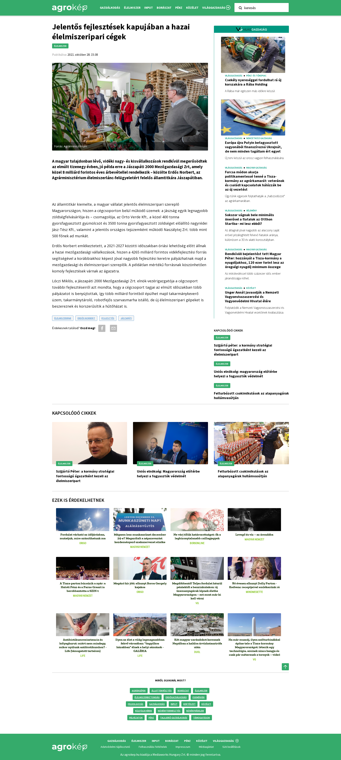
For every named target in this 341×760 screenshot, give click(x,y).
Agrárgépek (139, 690)
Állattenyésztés (162, 690)
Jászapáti (126, 318)
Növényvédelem (195, 710)
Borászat (164, 7)
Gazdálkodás (157, 704)
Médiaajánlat (206, 747)
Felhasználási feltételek (153, 747)
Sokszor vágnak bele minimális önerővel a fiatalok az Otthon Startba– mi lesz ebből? (249, 219)
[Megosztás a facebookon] (101, 328)
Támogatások (201, 717)
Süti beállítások (231, 747)
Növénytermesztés (169, 710)
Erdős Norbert (86, 318)
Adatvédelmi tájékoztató (115, 747)
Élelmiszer (201, 690)
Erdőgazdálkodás (176, 697)
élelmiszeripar (62, 318)
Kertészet (189, 704)
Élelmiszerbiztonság (147, 697)
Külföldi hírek (143, 710)
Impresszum (183, 747)
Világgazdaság (213, 7)
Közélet (206, 704)
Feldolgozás (135, 704)
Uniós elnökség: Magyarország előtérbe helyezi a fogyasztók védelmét (245, 373)
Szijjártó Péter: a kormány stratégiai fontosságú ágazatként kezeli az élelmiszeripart (243, 350)
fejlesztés (107, 318)
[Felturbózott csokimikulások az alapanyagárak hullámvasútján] (251, 443)
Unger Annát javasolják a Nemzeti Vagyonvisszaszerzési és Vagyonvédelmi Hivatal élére (252, 296)
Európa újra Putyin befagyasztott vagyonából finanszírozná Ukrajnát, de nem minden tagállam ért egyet (253, 147)
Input (174, 704)
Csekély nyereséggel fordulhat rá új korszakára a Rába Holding (253, 82)
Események (199, 697)
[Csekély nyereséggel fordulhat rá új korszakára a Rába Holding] (253, 55)
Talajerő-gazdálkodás (173, 717)
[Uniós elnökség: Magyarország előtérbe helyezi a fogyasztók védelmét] (170, 443)
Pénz (151, 717)
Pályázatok (136, 717)
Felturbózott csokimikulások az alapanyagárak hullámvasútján (243, 473)
